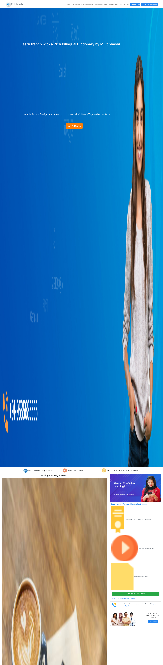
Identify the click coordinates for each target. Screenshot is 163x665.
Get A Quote (74, 126)
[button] (77, 4)
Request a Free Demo (136, 594)
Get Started (153, 621)
